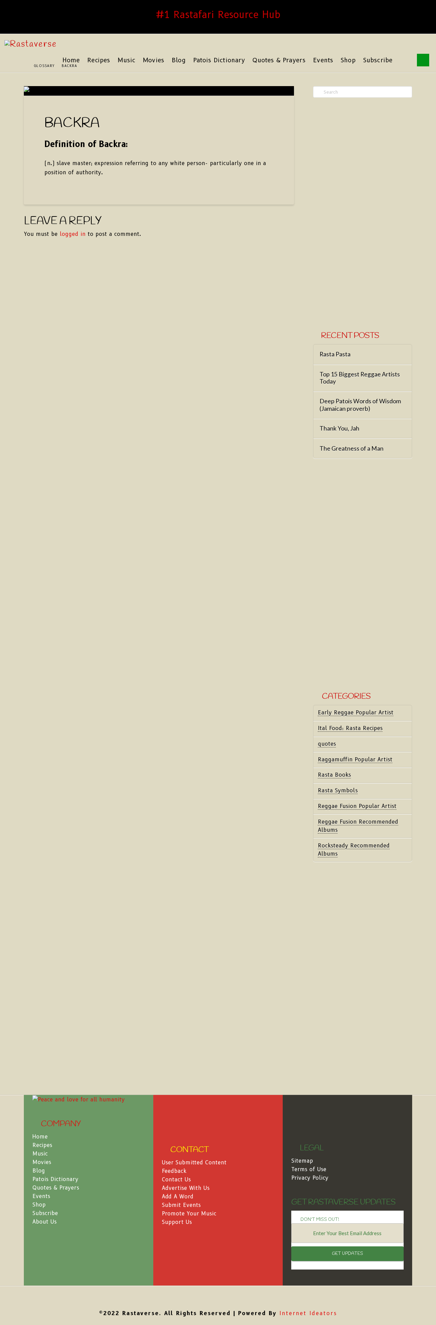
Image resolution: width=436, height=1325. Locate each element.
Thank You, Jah (339, 428)
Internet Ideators (308, 1313)
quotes (327, 744)
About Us (44, 1221)
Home (40, 1136)
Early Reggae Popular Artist (355, 712)
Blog (38, 1170)
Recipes (42, 1145)
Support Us (177, 1222)
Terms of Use (308, 1169)
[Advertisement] (362, 215)
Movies (41, 1162)
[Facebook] (218, 1296)
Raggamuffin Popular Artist (355, 759)
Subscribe (45, 1213)
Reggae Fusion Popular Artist (357, 806)
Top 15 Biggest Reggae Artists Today (360, 378)
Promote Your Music (189, 1213)
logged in (72, 234)
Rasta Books (334, 775)
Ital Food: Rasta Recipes (350, 728)
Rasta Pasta (335, 354)
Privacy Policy (309, 1178)
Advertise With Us (185, 1188)
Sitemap (302, 1161)
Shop (39, 1204)
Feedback (174, 1171)
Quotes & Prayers (55, 1187)
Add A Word (177, 1196)
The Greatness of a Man (352, 448)
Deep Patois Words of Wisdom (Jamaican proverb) (360, 405)
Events (41, 1196)
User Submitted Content (194, 1162)
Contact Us (176, 1179)
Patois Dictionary (55, 1179)
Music (40, 1153)
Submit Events (181, 1205)
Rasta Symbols (338, 790)
